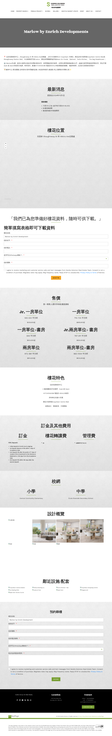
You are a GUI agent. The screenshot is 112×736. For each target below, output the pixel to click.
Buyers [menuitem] (47, 11)
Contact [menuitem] (98, 11)
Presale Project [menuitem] (36, 11)
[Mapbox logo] (7, 199)
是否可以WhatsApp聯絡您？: (18, 646)
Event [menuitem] (82, 11)
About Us (89, 11)
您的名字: (7, 240)
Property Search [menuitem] (22, 11)
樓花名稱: (7, 233)
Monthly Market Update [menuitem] (70, 11)
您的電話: (7, 248)
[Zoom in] (6, 143)
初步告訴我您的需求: (15, 653)
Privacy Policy (81, 716)
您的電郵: (7, 262)
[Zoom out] (6, 146)
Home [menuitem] (12, 11)
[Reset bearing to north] (6, 148)
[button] (17, 700)
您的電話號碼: (13, 638)
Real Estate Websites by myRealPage (95, 716)
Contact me (88, 707)
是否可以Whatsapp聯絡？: (13, 255)
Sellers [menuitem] (55, 11)
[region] (56, 171)
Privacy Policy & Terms (88, 272)
